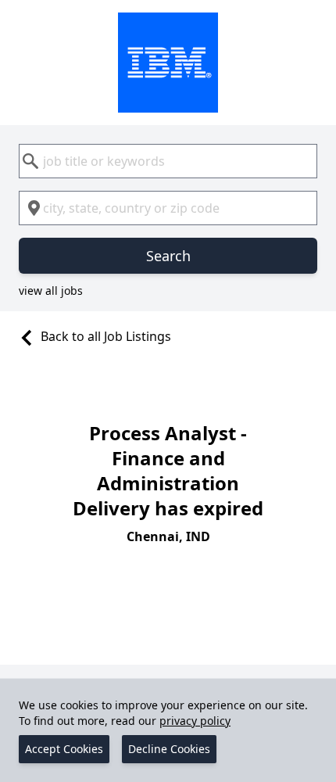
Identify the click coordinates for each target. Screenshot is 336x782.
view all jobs (51, 290)
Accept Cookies (64, 748)
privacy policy (195, 720)
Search (168, 255)
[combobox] (168, 161)
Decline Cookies (169, 748)
